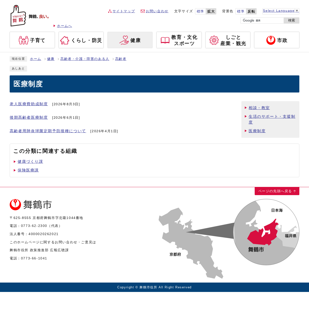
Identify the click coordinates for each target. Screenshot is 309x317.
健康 (51, 59)
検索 (291, 20)
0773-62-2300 (34, 226)
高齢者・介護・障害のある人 (84, 59)
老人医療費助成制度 (29, 104)
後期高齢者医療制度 (29, 117)
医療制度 (257, 131)
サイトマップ (123, 11)
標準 (200, 11)
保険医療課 (28, 170)
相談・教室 (259, 108)
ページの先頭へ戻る (275, 191)
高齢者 (120, 59)
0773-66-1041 (34, 258)
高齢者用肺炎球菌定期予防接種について (48, 131)
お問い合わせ (157, 11)
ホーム (35, 59)
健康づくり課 (30, 161)
